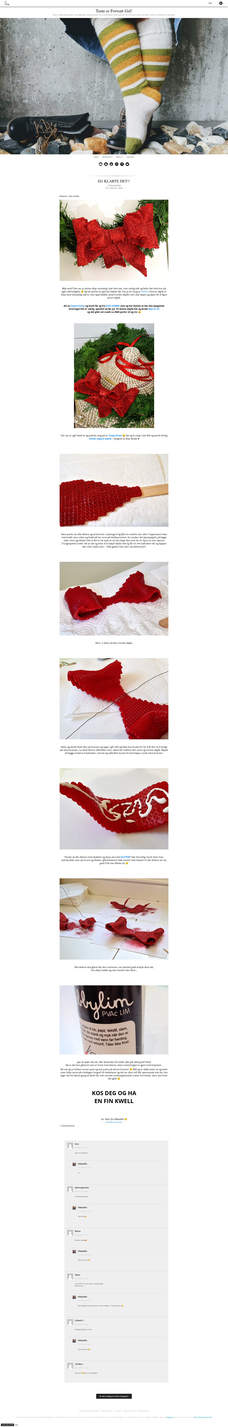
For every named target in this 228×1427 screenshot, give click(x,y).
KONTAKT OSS (129, 1411)
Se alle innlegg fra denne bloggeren (114, 1396)
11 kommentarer (114, 185)
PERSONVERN (107, 1411)
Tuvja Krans (115, 435)
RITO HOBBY (113, 305)
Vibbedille (82, 1164)
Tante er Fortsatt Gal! (114, 12)
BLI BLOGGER (143, 1411)
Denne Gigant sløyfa (100, 438)
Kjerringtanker (82, 1187)
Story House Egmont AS (203, 1417)
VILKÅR (118, 1411)
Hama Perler (78, 305)
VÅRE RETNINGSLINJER (89, 1411)
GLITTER (125, 856)
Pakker (145, 291)
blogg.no (170, 1417)
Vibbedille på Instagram (114, 1122)
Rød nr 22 (154, 308)
